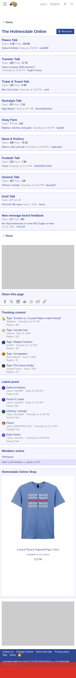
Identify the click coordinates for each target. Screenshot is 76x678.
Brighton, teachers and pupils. (17, 127)
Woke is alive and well (13, 147)
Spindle (60, 127)
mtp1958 (44, 48)
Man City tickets (10, 89)
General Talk (10, 177)
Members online (13, 451)
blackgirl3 (51, 185)
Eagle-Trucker (34, 70)
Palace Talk (9, 40)
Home (13, 655)
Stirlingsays (8, 456)
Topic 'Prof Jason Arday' (20, 365)
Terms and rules (44, 651)
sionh (46, 89)
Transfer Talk (11, 59)
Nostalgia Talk (12, 100)
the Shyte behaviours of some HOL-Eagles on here (28, 223)
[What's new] (65, 4)
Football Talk (11, 158)
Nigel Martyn (8, 108)
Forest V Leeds (15, 399)
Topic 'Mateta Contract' (19, 341)
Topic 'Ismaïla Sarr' (17, 329)
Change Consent (24, 651)
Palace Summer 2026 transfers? (18, 67)
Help (4, 655)
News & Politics (13, 139)
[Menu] (5, 4)
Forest (5, 166)
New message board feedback (22, 215)
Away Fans (9, 120)
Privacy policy (62, 651)
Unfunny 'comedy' (11, 185)
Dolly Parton (13, 434)
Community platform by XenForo (28, 661)
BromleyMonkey (44, 108)
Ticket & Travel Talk (15, 81)
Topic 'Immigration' (17, 353)
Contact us (8, 651)
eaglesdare (56, 147)
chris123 (20, 226)
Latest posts (10, 381)
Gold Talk (8, 196)
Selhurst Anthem (10, 48)
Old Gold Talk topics (12, 204)
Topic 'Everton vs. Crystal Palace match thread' (33, 318)
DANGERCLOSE (43, 166)
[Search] (72, 4)
